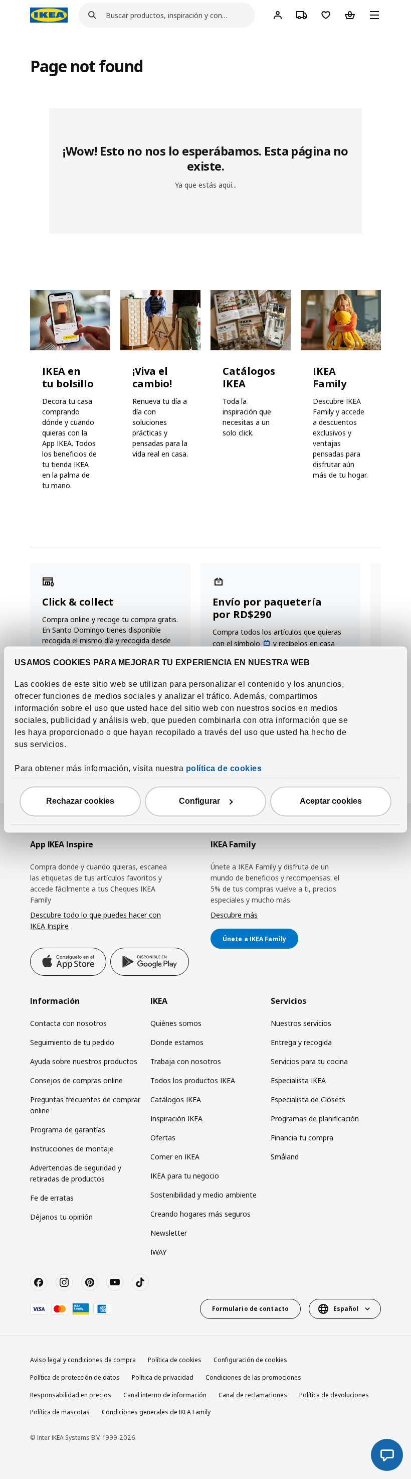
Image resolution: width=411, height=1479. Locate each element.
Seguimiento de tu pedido (72, 1042)
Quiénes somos (175, 1023)
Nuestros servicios (301, 1023)
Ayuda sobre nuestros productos (83, 1061)
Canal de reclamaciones (253, 1395)
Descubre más (234, 915)
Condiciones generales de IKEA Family (156, 1412)
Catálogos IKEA (175, 1099)
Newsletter (168, 1233)
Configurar (199, 801)
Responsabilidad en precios (70, 1395)
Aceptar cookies (331, 801)
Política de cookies (174, 1360)
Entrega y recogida (301, 1042)
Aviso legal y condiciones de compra (83, 1360)
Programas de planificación (315, 1118)
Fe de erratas (52, 1198)
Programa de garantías (67, 1129)
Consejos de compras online (76, 1080)
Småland (285, 1156)
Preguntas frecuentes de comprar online (85, 1105)
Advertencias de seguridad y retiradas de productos (75, 1173)
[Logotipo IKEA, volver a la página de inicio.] (49, 15)
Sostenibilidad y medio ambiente (203, 1195)
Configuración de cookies (250, 1360)
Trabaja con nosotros (185, 1061)
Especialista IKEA (298, 1080)
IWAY (158, 1252)
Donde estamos (176, 1042)
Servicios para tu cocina (309, 1061)
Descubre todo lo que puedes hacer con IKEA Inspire (95, 920)
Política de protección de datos (75, 1377)
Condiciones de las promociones (253, 1377)
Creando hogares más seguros (200, 1214)
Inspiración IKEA (176, 1118)
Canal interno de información (165, 1395)
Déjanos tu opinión (61, 1217)
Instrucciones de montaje (72, 1148)
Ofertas (162, 1137)
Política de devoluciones (334, 1395)
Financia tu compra (302, 1137)
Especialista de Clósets (308, 1099)
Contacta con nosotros (68, 1023)
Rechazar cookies (80, 801)
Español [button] (345, 1308)
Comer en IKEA (174, 1156)
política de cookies (224, 769)
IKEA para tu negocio (184, 1175)
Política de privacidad (162, 1377)
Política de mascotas (60, 1412)
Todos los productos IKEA (192, 1080)
